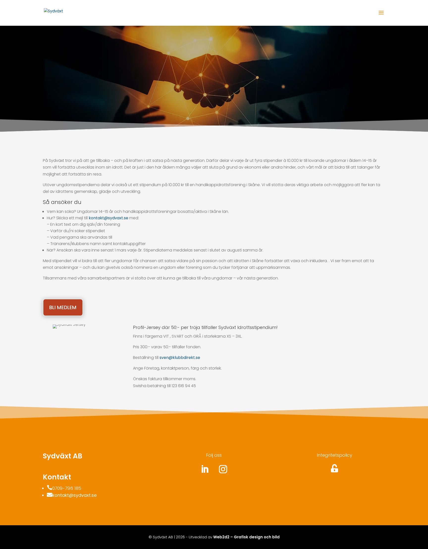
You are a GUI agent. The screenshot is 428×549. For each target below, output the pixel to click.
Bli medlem (63, 307)
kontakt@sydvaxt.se (108, 218)
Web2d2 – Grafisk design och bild (246, 537)
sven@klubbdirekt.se (180, 357)
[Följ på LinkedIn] (205, 469)
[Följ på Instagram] (223, 469)
